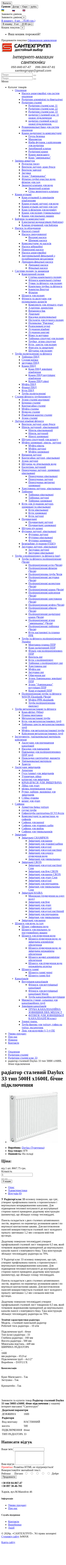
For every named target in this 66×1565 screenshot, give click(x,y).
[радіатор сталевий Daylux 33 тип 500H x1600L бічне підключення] (33, 1141)
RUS (18, 10)
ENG (29, 10)
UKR (8, 10)
